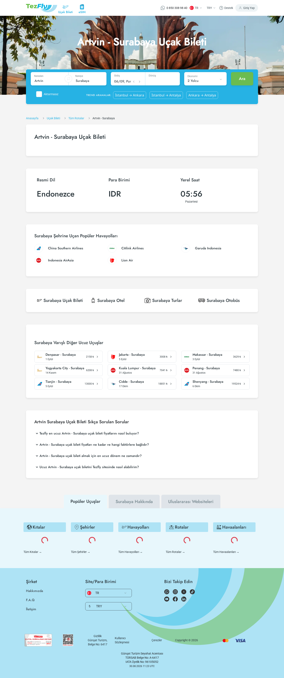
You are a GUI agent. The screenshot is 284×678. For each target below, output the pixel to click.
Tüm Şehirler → (80, 552)
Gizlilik (98, 636)
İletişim (31, 609)
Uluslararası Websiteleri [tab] (191, 501)
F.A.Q (30, 600)
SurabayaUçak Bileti (63, 300)
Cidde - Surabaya (131, 382)
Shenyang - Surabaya (208, 382)
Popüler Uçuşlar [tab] (85, 501)
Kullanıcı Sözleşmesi (122, 640)
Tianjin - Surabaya (58, 382)
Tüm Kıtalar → (32, 552)
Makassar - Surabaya (207, 355)
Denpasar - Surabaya (61, 355)
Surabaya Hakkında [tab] (134, 501)
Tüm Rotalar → (175, 552)
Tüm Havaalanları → (226, 552)
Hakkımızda (34, 590)
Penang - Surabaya (206, 368)
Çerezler (157, 640)
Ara (242, 79)
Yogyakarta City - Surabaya (65, 368)
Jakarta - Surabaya (132, 355)
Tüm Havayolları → (130, 552)
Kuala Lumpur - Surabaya (137, 368)
